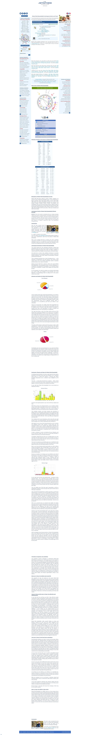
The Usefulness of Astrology (24, 90)
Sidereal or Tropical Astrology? (25, 91)
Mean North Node (45, 130)
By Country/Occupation (66, 96)
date (51, 81)
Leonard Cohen (67, 110)
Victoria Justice (55, 74)
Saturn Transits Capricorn (24, 127)
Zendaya (52, 66)
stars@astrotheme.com (35, 43)
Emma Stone (49, 61)
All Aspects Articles (24, 105)
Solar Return (22, 83)
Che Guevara (53, 61)
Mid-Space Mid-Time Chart (24, 79)
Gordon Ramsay (67, 111)
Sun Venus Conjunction (23, 104)
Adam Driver (68, 106)
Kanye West (36, 66)
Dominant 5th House (23, 110)
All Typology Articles (24, 114)
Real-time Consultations (66, 83)
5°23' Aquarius (43, 29)
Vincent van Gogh (35, 67)
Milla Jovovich (37, 62)
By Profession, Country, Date (65, 89)
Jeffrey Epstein (40, 67)
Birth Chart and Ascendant (24, 62)
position (45, 81)
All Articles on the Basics (25, 95)
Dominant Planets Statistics (65, 98)
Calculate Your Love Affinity (24, 70)
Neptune (45, 31)
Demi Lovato (68, 107)
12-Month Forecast (67, 38)
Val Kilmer (37, 75)
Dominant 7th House (23, 112)
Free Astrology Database (66, 81)
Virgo (42, 30)
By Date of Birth (67, 90)
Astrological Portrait (67, 26)
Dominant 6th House (23, 111)
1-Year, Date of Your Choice (65, 34)
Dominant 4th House (23, 108)
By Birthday (65, 92)
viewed (49, 82)
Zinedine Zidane (67, 103)
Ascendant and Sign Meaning (24, 63)
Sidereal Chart (44, 129)
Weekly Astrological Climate (24, 117)
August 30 (46, 26)
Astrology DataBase (38, 79)
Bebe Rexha (56, 70)
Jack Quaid (40, 76)
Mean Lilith (42, 131)
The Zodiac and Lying (23, 132)
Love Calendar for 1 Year (66, 46)
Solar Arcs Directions (23, 85)
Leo (44, 30)
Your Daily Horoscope (23, 59)
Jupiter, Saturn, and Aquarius (24, 122)
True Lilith (38, 131)
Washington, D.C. (34, 76)
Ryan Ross (41, 72)
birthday (54, 81)
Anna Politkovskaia (50, 71)
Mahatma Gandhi (47, 66)
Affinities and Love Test (23, 72)
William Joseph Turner (54, 75)
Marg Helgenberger (47, 75)
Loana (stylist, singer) (42, 71)
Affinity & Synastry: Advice (24, 140)
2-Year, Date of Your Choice (65, 35)
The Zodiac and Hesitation (24, 129)
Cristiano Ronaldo (41, 66)
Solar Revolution (67, 39)
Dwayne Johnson (47, 67)
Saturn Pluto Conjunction (24, 123)
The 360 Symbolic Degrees (24, 67)
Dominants (39, 31)
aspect (43, 81)
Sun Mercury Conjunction (24, 101)
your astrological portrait (43, 235)
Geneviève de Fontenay (35, 72)
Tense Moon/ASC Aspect (24, 103)
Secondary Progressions (24, 84)
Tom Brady (42, 62)
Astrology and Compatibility (24, 139)
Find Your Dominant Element (24, 66)
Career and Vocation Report (65, 27)
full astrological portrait (50, 727)
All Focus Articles (66, 112)
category (48, 81)
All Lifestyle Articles (24, 136)
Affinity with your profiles (54, 24)
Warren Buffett (50, 70)
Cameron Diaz (45, 70)
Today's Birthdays (67, 97)
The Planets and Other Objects (25, 94)
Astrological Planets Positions (65, 99)
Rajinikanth (33, 75)
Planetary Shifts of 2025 (24, 119)
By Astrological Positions (66, 88)
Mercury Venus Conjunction (24, 100)
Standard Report (67, 42)
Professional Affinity (23, 75)
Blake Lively (56, 66)
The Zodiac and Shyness (24, 131)
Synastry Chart (22, 76)
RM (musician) (67, 105)
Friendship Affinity (23, 74)
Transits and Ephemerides (25, 18)
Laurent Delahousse (35, 71)
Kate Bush (50, 74)
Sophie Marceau (43, 61)
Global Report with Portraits (65, 43)
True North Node (39, 130)
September (68, 31)
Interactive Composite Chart (24, 77)
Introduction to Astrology (24, 89)
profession (39, 81)
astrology (34, 232)
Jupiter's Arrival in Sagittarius (24, 124)
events (41, 80)
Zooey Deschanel (47, 62)
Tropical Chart (39, 129)
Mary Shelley (56, 71)
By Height (65, 93)
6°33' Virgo (43, 28)
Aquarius (46, 30)
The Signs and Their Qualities (25, 133)
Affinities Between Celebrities (24, 71)
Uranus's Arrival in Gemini (24, 118)
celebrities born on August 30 (53, 72)
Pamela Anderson (37, 61)
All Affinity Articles (24, 143)
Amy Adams (68, 102)
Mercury (42, 31)
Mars (48, 31)
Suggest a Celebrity (67, 84)
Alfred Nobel (41, 75)
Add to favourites (36, 24)
